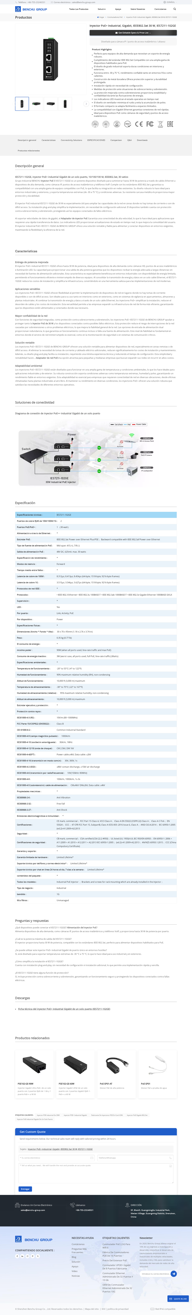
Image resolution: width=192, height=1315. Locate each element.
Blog (74, 1256)
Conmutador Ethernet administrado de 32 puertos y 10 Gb (118, 1277)
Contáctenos (78, 1244)
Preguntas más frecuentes (79, 1250)
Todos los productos (78, 9)
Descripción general (27, 140)
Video (74, 1271)
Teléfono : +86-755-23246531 (31, 2)
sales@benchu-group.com (33, 1210)
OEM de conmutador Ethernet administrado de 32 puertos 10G (117, 1288)
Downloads (142, 140)
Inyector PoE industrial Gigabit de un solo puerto (35, 1119)
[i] (22, 1256)
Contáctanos (160, 9)
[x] (38, 1256)
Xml (103, 1309)
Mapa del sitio (92, 1309)
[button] (15, 103)
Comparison (116, 140)
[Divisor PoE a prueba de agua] (157, 1064)
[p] (33, 1256)
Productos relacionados (29, 150)
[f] (17, 1256)
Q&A (129, 140)
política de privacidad (118, 1309)
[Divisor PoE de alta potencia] (116, 1064)
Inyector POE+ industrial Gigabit (75, 1115)
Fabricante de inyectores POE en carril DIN (107, 1115)
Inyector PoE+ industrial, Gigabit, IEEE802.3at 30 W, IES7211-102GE (60, 1149)
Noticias (76, 1275)
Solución (102, 9)
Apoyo (118, 9)
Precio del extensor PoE (115, 1260)
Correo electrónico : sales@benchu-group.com (74, 2)
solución (76, 1261)
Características (49, 140)
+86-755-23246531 (85, 1210)
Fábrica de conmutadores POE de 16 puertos (116, 1254)
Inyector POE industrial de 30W (48, 1115)
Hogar (101, 17)
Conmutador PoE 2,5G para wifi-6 (116, 1246)
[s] (27, 1256)
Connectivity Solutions (71, 140)
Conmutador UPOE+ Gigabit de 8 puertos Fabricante (117, 1267)
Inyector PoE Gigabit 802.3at (137, 1115)
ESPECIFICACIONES (96, 140)
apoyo (75, 1266)
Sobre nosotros (138, 9)
